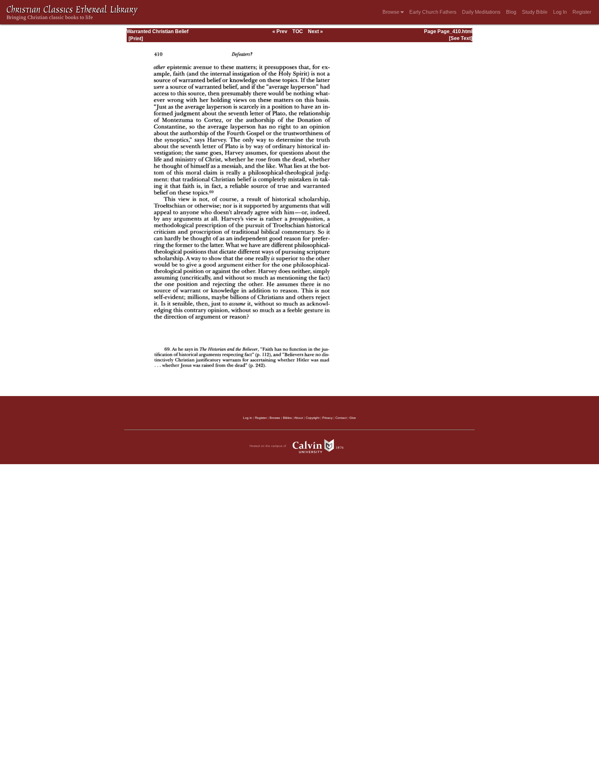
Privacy (327, 417)
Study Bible (535, 12)
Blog (511, 12)
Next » (315, 31)
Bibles (287, 417)
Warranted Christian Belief (157, 31)
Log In (560, 12)
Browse (391, 12)
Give (352, 417)
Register (581, 12)
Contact (341, 417)
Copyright (312, 417)
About (298, 417)
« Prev (279, 31)
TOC (297, 31)
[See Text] (460, 38)
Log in (247, 417)
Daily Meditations (481, 12)
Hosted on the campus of (268, 446)
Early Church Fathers (432, 12)
